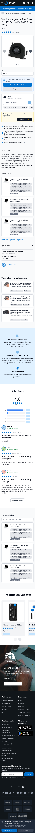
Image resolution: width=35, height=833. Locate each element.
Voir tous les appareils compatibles (12, 240)
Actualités (21, 703)
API (2, 712)
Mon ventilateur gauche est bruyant (15, 107)
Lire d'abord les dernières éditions (14, 778)
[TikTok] (3, 793)
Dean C (9, 471)
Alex (8, 448)
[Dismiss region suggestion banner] (33, 821)
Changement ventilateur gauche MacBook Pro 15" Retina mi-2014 (20, 297)
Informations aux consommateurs (6, 749)
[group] (4, 51)
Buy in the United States (17, 85)
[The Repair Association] (32, 793)
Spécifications (6, 246)
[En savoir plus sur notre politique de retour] (24, 142)
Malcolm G (10, 426)
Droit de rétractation (7, 738)
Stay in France (17, 89)
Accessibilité (5, 724)
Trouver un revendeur (25, 712)
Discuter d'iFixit (6, 706)
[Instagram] (14, 793)
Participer (21, 706)
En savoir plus (13, 684)
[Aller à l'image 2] (19, 65)
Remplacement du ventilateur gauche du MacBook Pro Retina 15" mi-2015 (20, 312)
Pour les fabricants (24, 715)
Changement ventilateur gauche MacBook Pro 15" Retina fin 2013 (20, 284)
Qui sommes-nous (7, 700)
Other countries (25, 830)
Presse (20, 700)
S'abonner (29, 774)
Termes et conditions (8, 735)
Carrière (4, 709)
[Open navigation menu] (2, 3)
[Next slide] (19, 639)
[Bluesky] (25, 793)
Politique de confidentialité (5, 731)
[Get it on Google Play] (25, 733)
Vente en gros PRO (24, 709)
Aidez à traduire (16, 787)
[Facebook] (6, 793)
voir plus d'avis (17, 500)
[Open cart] (28, 3)
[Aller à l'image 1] (16, 65)
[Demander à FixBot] (29, 102)
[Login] (32, 3)
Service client (5, 703)
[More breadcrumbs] (2, 13)
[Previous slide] (15, 639)
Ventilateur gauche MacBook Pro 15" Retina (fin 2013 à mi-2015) (19, 13)
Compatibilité (6, 173)
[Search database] (24, 3)
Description (5, 150)
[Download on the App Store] (25, 727)
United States (8, 830)
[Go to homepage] (10, 3)
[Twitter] (10, 793)
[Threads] (28, 793)
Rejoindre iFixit (24, 119)
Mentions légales (6, 727)
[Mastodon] (21, 793)
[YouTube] (18, 793)
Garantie (4, 741)
